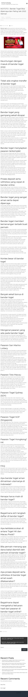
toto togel (3, 688)
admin (11, 25)
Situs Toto (3, 684)
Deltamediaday (6, 3)
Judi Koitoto (8, 17)
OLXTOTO (18, 692)
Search (2, 647)
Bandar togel (4, 28)
